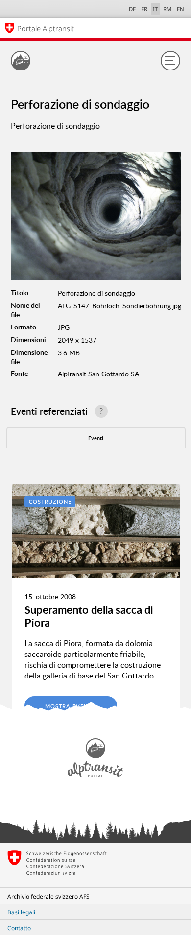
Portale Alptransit (45, 28)
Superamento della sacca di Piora (88, 616)
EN (180, 9)
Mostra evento (70, 706)
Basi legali (21, 912)
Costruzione (50, 501)
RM (167, 9)
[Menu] (170, 60)
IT (155, 9)
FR (144, 9)
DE (132, 9)
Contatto (19, 928)
